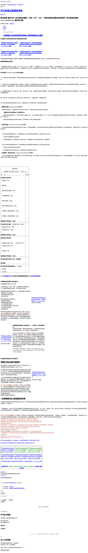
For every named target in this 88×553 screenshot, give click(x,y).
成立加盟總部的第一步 (25, 431)
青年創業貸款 (35, 420)
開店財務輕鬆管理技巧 (12, 421)
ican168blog (3, 475)
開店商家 (10, 313)
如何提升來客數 (19, 426)
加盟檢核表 (31, 466)
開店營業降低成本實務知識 (6, 423)
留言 (14, 482)
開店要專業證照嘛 (12, 442)
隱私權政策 (52, 533)
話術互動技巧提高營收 (5, 429)
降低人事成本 (29, 424)
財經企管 (11, 486)
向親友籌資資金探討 (21, 418)
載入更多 (3, 493)
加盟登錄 (10, 466)
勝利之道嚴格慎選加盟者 (37, 431)
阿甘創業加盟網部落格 (12, 10)
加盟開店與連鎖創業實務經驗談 (16, 488)
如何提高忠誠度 (11, 428)
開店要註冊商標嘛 (4, 442)
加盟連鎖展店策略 (5, 432)
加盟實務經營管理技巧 (23, 432)
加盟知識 (16, 466)
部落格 (5, 28)
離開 (8, 550)
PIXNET (33, 533)
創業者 (44, 58)
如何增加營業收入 (4, 426)
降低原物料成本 (43, 424)
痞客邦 (11, 482)
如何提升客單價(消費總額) (28, 426)
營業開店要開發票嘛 (20, 442)
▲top (2, 490)
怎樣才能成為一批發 (34, 440)
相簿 (4, 26)
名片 (4, 29)
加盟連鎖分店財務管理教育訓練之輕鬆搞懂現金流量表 (23, 35)
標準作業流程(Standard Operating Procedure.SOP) (11, 435)
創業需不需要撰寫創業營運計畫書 (24, 421)
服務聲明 (57, 533)
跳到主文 (3, 14)
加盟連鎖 (22, 313)
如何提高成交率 (37, 426)
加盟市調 (20, 466)
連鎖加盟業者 (55, 58)
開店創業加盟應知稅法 (7, 440)
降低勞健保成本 (36, 424)
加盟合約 (25, 466)
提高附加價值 (24, 428)
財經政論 (12, 23)
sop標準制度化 (3, 434)
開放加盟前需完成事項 (15, 431)
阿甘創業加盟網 (34, 276)
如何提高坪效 (17, 428)
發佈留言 (3, 501)
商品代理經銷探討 (24, 440)
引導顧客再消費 (14, 429)
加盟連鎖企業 (7, 276)
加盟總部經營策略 (50, 432)
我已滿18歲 (3, 550)
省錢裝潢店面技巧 (4, 424)
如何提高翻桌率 (11, 426)
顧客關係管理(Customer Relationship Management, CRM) (12, 437)
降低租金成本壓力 (12, 424)
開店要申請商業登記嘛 (29, 442)
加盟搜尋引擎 (4, 466)
